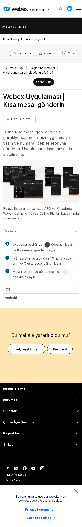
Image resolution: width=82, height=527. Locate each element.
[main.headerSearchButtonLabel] (61, 8)
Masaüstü (12, 231)
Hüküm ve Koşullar (16, 474)
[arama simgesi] (61, 9)
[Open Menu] (78, 8)
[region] (41, 506)
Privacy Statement (39, 509)
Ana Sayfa (8, 26)
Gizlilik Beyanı (14, 480)
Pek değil (60, 349)
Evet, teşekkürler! (26, 349)
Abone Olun (43, 82)
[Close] (76, 491)
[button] (69, 8)
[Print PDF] (30, 82)
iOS (7, 289)
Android (11, 298)
